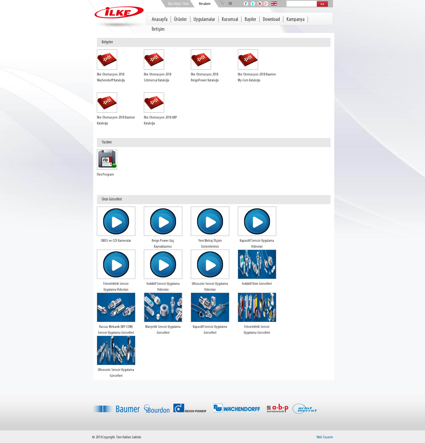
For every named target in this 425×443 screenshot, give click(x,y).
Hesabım (205, 4)
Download (271, 19)
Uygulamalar (204, 19)
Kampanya (295, 19)
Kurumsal (230, 19)
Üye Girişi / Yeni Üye (178, 6)
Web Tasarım (325, 437)
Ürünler (180, 19)
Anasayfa (159, 19)
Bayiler (250, 19)
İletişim (158, 29)
